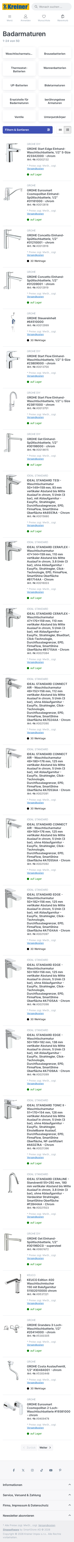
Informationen (12, 1485)
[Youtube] (51, 1470)
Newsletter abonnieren (18, 1515)
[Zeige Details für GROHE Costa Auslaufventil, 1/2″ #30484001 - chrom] (13, 1370)
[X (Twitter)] (23, 1470)
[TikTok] (42, 1470)
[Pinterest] (60, 1470)
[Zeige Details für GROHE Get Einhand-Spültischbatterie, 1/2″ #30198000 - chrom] (13, 442)
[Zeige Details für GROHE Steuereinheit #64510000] (13, 322)
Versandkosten (35, 168)
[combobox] (51, 6)
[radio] (60, 130)
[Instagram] (32, 1470)
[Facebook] (14, 1470)
